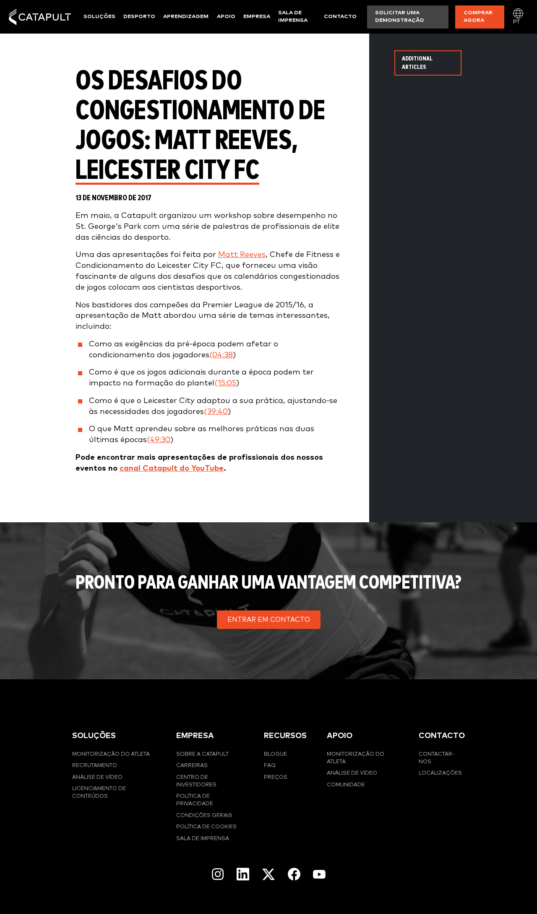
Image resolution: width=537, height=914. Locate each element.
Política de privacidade (194, 800)
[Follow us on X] (268, 874)
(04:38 (221, 355)
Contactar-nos (436, 758)
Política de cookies (206, 827)
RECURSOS (285, 736)
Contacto (340, 16)
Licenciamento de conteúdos (99, 792)
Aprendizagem (186, 16)
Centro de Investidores (196, 781)
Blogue (275, 754)
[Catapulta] (40, 17)
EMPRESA (195, 736)
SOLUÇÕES (94, 736)
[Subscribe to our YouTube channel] (319, 874)
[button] (269, 619)
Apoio (226, 16)
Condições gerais (204, 815)
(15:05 (225, 383)
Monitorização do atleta (111, 754)
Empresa (256, 16)
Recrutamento (94, 765)
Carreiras (192, 765)
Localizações (440, 773)
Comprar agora (478, 16)
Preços (275, 777)
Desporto (139, 16)
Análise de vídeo (97, 777)
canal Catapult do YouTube (172, 468)
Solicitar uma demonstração (399, 16)
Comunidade (346, 785)
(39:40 (216, 412)
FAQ (270, 765)
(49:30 (158, 440)
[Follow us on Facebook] (294, 874)
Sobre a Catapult (202, 754)
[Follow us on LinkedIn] (243, 874)
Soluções (99, 16)
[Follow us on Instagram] (217, 874)
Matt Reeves (242, 255)
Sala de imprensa (293, 16)
